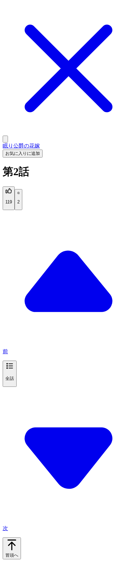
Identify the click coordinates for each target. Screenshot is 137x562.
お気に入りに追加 (22, 153)
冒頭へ (11, 555)
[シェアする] (5, 139)
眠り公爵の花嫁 (21, 146)
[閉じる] (68, 132)
